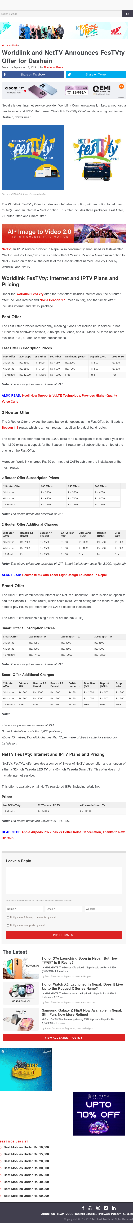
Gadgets (87, 976)
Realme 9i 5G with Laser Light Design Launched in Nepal (64, 575)
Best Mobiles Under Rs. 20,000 (26, 1161)
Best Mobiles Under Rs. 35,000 (26, 1175)
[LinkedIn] (114, 1207)
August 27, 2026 (72, 1002)
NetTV (6, 249)
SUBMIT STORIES (86, 1214)
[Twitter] (106, 1207)
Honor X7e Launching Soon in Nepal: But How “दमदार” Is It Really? (80, 960)
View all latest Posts (63, 1038)
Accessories (89, 1002)
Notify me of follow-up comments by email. (33, 917)
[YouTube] (90, 1207)
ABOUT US (48, 1214)
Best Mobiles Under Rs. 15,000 (26, 1154)
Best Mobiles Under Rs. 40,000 (26, 1182)
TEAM (60, 1214)
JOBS (69, 1214)
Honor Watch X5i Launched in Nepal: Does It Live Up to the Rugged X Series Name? (82, 986)
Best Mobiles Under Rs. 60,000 (26, 1195)
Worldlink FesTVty (29, 294)
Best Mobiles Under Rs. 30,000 (26, 1168)
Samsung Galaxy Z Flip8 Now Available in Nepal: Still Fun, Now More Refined (82, 1012)
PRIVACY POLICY (110, 1214)
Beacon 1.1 (10, 427)
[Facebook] (83, 1207)
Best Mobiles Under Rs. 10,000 (26, 1147)
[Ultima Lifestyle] (99, 1134)
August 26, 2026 (73, 1028)
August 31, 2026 (72, 976)
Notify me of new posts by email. (28, 925)
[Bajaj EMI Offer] (26, 1090)
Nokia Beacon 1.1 (52, 300)
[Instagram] (98, 1207)
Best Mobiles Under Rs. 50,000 (26, 1188)
